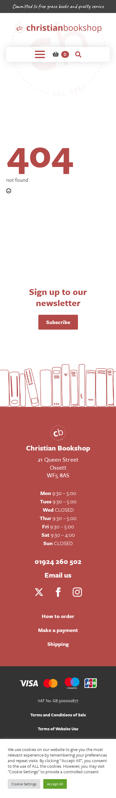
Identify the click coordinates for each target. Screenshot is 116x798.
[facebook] (58, 592)
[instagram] (77, 592)
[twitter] (39, 592)
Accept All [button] (55, 784)
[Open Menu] (40, 54)
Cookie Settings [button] (24, 784)
